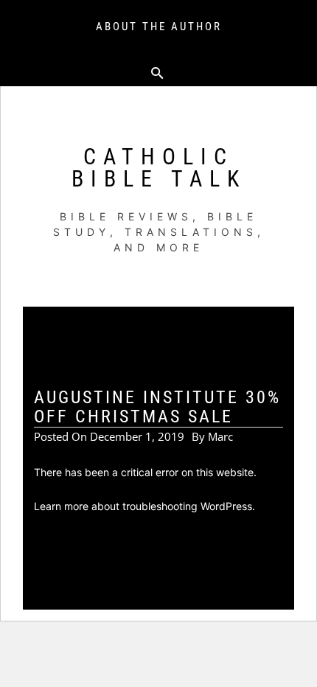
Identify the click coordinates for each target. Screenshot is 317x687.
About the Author (159, 26)
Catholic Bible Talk (159, 168)
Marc (220, 436)
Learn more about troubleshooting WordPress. (144, 506)
